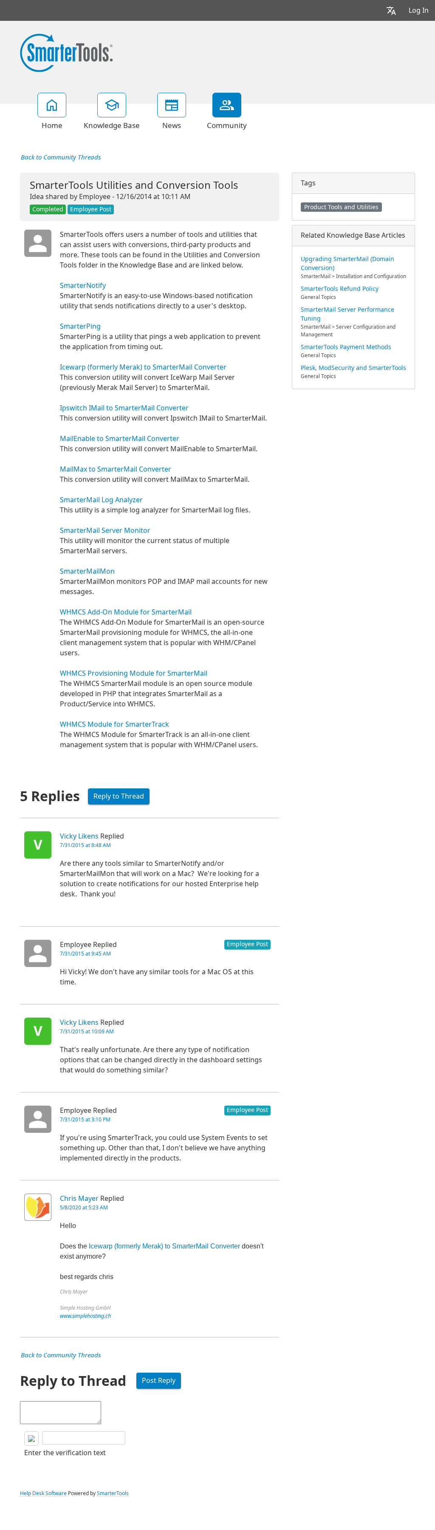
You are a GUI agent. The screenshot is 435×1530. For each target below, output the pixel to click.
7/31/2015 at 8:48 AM (85, 845)
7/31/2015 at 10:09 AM (87, 1032)
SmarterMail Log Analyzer (101, 500)
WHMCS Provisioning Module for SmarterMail (133, 673)
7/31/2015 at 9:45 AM (85, 954)
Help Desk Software (43, 1493)
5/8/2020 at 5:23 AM (84, 1208)
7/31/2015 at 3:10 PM (85, 1120)
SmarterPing (80, 326)
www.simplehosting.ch (85, 1316)
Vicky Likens (79, 836)
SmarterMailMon (87, 571)
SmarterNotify (83, 286)
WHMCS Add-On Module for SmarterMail (126, 612)
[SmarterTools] (66, 52)
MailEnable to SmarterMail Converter (119, 439)
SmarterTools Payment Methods (346, 347)
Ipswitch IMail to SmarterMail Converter (124, 408)
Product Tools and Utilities (341, 207)
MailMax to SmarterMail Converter (115, 469)
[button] (391, 10)
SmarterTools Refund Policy (340, 288)
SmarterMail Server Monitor (105, 530)
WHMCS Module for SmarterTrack (114, 724)
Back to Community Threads (61, 157)
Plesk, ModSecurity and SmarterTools (353, 367)
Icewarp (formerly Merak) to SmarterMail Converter (143, 367)
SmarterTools (113, 1493)
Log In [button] (419, 10)
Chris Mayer (79, 1198)
